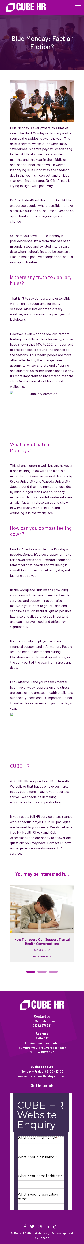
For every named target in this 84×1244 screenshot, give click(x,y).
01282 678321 (42, 1025)
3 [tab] (53, 972)
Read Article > (42, 956)
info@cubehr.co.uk (42, 1021)
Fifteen (44, 1238)
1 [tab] (30, 972)
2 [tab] (42, 972)
